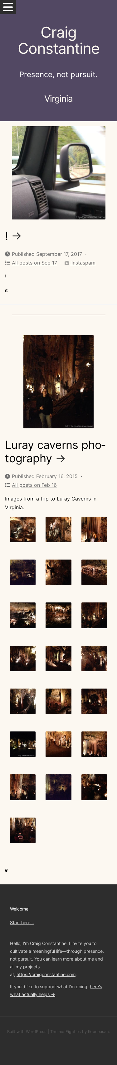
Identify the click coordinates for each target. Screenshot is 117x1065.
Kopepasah (98, 1031)
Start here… (22, 922)
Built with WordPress (26, 1031)
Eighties (73, 1031)
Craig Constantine (59, 40)
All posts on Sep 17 (34, 263)
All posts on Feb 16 (34, 485)
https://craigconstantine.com (46, 974)
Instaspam (82, 263)
